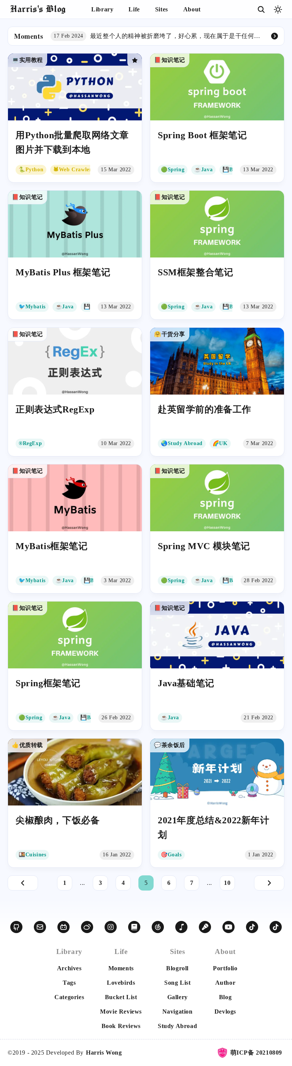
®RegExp (30, 443)
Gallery (177, 997)
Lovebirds (121, 982)
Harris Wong (104, 1052)
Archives (69, 968)
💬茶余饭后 (169, 745)
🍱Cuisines (32, 855)
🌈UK (220, 443)
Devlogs (225, 1011)
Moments (121, 968)
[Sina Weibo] (87, 927)
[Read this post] (75, 118)
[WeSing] (205, 927)
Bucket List (121, 997)
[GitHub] (16, 927)
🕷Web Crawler (72, 169)
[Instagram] (111, 927)
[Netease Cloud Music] (158, 927)
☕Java (203, 169)
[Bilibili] (63, 927)
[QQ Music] (181, 927)
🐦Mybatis (32, 307)
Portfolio (225, 968)
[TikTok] (276, 927)
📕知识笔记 (169, 60)
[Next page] (269, 883)
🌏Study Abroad (182, 443)
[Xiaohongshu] (134, 927)
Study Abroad (177, 1026)
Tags (69, 982)
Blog (225, 997)
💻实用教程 (27, 60)
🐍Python (31, 169)
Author (225, 982)
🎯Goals (171, 855)
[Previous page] (23, 883)
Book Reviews (121, 1026)
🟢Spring (172, 169)
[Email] (40, 927)
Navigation (177, 1011)
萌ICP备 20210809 (256, 1052)
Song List (177, 982)
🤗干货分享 (169, 334)
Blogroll (177, 968)
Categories (69, 997)
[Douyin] (252, 927)
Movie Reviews (121, 1011)
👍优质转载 (27, 745)
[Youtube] (228, 927)
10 (227, 883)
